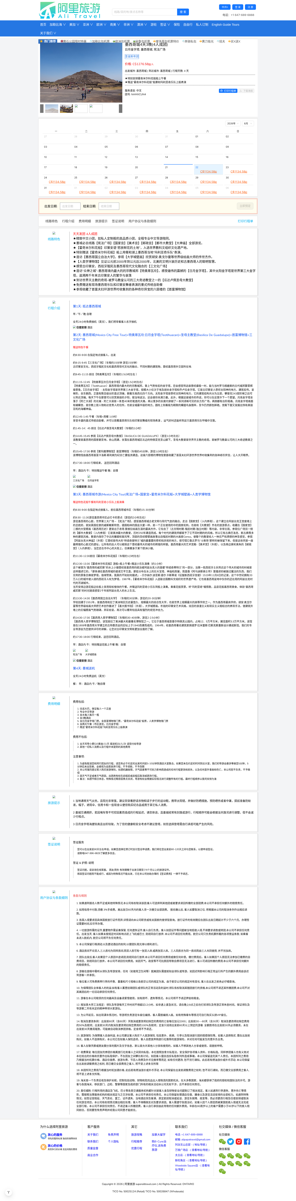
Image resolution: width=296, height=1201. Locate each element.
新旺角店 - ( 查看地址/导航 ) (191, 1160)
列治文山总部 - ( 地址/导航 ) (191, 1144)
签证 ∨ (165, 24)
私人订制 (202, 24)
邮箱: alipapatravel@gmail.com (192, 1139)
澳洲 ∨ (142, 24)
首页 (43, 24)
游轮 (154, 24)
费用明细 (85, 221)
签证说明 (118, 221)
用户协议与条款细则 (142, 221)
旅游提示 (101, 221)
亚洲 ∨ (88, 24)
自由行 (188, 24)
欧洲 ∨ (101, 24)
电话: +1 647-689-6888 (189, 1134)
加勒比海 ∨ (58, 24)
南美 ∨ (115, 24)
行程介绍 (68, 221)
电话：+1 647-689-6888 (238, 15)
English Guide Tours (225, 24)
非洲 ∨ (129, 24)
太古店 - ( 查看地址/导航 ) (189, 1155)
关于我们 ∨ (48, 33)
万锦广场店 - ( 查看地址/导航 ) (192, 1150)
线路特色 (51, 221)
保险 (177, 24)
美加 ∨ (74, 24)
